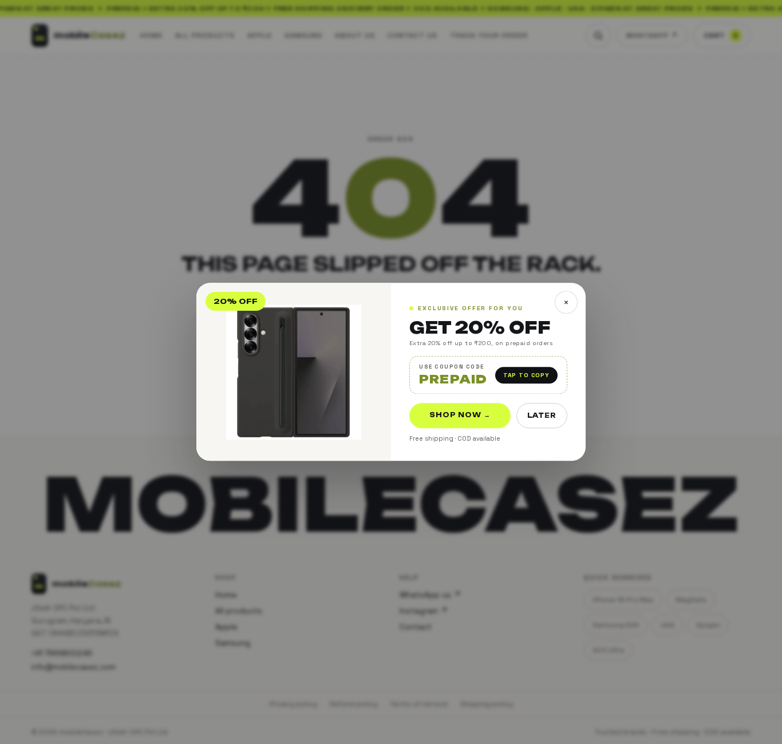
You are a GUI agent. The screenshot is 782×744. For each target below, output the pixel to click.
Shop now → (460, 415)
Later (541, 416)
